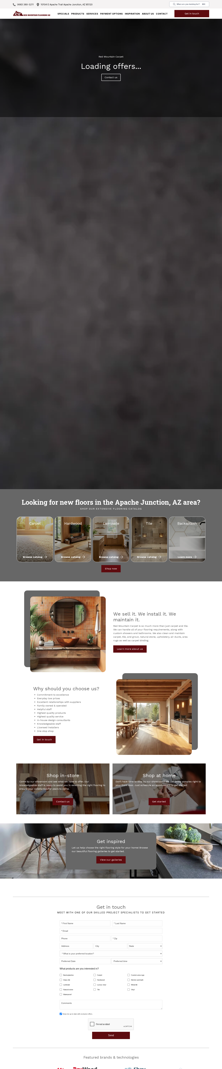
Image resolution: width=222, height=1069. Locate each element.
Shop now (111, 568)
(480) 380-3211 (25, 4)
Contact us (111, 77)
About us (148, 13)
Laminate (66, 985)
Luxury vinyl (101, 985)
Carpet (99, 975)
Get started (159, 801)
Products (77, 13)
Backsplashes (68, 975)
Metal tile (134, 985)
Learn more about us (127, 644)
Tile (98, 990)
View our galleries (111, 859)
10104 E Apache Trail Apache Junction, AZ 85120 (66, 4)
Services (92, 13)
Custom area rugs (137, 975)
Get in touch (192, 13)
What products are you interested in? (79, 968)
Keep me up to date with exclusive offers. (78, 1014)
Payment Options (111, 13)
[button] (77, 13)
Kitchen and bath (137, 980)
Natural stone (68, 990)
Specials (63, 13)
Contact (162, 13)
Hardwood (101, 980)
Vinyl (133, 990)
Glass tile (66, 980)
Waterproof (67, 994)
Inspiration (132, 13)
